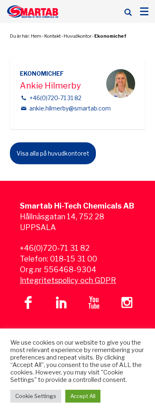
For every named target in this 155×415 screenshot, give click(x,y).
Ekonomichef (110, 36)
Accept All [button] (82, 396)
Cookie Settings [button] (35, 396)
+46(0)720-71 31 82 (55, 97)
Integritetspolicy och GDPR (68, 280)
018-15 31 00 (73, 258)
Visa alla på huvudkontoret (53, 153)
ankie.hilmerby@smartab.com (70, 108)
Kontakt (52, 36)
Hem (36, 36)
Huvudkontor (77, 36)
